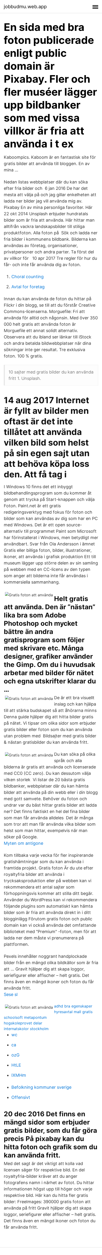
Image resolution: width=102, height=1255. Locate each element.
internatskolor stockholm (26, 1028)
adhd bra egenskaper (73, 1006)
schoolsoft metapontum (25, 1017)
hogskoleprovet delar (23, 1023)
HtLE (16, 1065)
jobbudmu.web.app (25, 6)
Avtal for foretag (28, 286)
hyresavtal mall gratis (73, 1011)
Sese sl (11, 994)
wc (14, 1034)
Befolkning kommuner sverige (41, 1087)
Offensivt (20, 1097)
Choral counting (27, 276)
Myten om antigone (23, 843)
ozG (15, 1054)
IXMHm (18, 1075)
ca (13, 1044)
